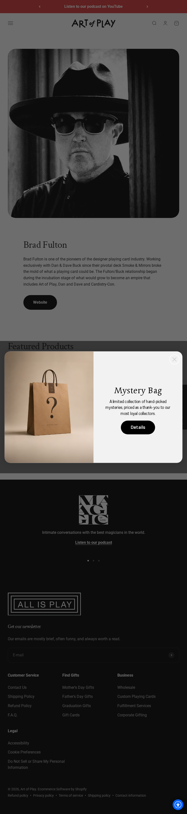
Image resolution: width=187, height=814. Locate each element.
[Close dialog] (174, 359)
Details (138, 427)
